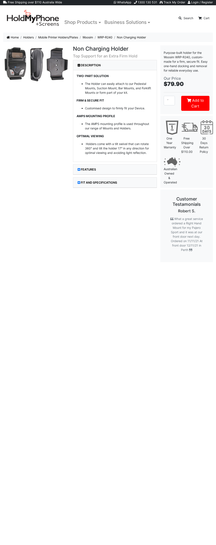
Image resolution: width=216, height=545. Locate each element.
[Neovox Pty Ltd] (33, 18)
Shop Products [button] (80, 22)
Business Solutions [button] (125, 22)
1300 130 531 (147, 2)
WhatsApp (123, 2)
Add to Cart (197, 103)
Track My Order (174, 2)
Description (90, 65)
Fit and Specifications (99, 182)
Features (88, 169)
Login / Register (201, 2)
